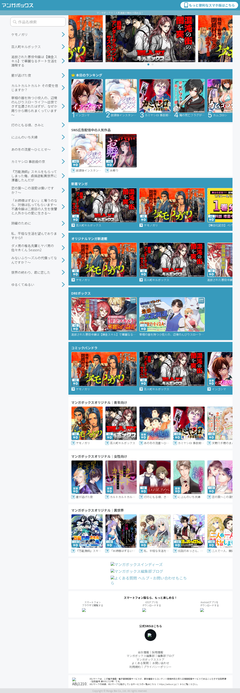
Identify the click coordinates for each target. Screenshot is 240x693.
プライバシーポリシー (157, 667)
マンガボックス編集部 (141, 656)
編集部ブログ (166, 656)
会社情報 (143, 652)
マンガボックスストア (150, 659)
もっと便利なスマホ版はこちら (212, 5)
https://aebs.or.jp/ (168, 684)
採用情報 (157, 652)
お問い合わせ (160, 663)
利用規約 (135, 667)
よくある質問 (140, 663)
